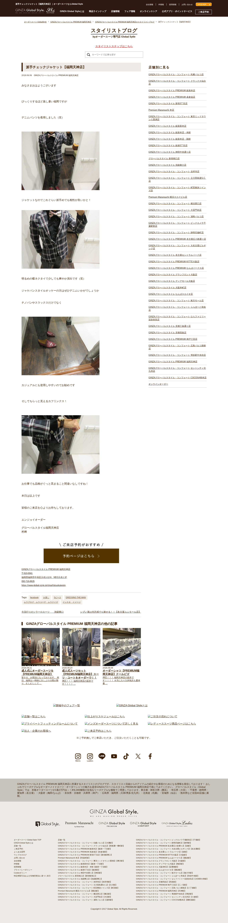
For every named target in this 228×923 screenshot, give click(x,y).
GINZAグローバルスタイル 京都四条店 (167, 332)
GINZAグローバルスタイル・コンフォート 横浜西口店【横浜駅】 (85, 894)
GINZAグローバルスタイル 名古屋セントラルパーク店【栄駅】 (162, 852)
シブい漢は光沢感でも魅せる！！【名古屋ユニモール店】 (110, 611)
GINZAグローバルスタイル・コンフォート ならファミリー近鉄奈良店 (177, 318)
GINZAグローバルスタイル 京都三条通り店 (170, 326)
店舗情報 (115, 11)
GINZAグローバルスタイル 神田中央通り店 (170, 152)
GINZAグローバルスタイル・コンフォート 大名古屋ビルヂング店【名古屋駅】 (168, 849)
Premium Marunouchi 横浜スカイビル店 (168, 197)
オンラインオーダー (158, 384)
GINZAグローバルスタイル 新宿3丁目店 (168, 103)
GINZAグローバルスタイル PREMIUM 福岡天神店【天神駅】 (161, 891)
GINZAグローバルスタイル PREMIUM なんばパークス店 (176, 268)
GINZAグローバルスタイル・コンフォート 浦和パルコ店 (176, 216)
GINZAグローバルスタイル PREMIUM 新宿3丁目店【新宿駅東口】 (85, 855)
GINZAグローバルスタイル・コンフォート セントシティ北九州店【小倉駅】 (167, 897)
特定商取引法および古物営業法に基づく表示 (32, 876)
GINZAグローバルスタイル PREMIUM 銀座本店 (172, 90)
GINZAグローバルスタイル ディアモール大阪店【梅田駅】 (160, 864)
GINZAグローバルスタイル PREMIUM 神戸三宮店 (173, 339)
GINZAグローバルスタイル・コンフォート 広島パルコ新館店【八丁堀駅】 (166, 888)
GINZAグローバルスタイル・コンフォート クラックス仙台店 (177, 82)
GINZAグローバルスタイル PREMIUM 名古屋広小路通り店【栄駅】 (164, 846)
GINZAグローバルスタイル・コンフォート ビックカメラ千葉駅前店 (177, 224)
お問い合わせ (187, 5)
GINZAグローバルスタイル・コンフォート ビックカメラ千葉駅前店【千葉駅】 (168, 840)
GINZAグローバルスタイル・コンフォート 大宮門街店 (175, 210)
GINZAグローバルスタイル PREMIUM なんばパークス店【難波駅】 (164, 858)
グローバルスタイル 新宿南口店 (164, 158)
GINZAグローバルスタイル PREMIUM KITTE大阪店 (174, 261)
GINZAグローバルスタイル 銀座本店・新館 (170, 139)
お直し (46, 597)
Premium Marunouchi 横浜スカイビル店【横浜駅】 (78, 891)
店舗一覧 (17, 846)
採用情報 (172, 5)
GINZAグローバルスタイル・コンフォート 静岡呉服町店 (176, 232)
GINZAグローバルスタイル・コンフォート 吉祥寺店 (174, 171)
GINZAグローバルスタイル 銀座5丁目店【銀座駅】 (79, 870)
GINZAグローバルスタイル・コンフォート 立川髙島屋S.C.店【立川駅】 (87, 885)
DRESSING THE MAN (76, 597)
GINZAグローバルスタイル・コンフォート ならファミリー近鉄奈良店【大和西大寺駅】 (172, 879)
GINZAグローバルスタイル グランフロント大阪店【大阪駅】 (161, 861)
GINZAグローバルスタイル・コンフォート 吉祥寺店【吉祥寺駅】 (85, 882)
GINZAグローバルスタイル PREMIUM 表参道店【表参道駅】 (83, 852)
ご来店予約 (203, 12)
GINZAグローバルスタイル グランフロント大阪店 (173, 274)
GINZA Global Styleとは (72, 11)
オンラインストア (148, 11)
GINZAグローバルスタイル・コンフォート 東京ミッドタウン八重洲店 (177, 118)
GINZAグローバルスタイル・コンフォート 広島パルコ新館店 (177, 347)
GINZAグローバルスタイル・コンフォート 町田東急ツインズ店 (177, 189)
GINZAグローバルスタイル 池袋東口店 (167, 165)
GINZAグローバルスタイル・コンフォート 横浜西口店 (175, 203)
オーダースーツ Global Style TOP (27, 840)
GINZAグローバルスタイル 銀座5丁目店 (168, 145)
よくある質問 (19, 852)
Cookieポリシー (20, 873)
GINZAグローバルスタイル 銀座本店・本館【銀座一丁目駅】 (83, 867)
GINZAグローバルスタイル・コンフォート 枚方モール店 (176, 300)
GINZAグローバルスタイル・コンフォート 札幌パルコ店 (176, 74)
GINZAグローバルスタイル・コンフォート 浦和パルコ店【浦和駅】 (86, 900)
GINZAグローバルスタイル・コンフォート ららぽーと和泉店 (177, 308)
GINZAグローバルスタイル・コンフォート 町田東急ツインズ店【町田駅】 (88, 888)
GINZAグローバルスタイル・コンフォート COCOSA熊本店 (177, 377)
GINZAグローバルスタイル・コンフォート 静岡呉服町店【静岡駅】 (164, 843)
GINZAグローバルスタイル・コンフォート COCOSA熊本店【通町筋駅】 (166, 900)
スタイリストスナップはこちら (114, 46)
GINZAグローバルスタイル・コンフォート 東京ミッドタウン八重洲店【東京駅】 (91, 861)
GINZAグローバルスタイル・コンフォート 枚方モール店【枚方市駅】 (165, 873)
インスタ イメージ (72, 602)
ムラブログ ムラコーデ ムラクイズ (41, 602)
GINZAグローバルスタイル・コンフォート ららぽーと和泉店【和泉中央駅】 (167, 876)
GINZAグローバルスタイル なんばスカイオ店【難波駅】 (159, 870)
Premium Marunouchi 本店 (161, 110)
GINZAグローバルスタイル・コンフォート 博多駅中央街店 (177, 355)
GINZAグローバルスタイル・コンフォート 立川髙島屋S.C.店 (177, 179)
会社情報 (149, 5)
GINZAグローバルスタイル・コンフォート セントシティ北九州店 (177, 369)
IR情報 (161, 5)
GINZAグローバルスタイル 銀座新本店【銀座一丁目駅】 (81, 864)
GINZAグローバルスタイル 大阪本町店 (167, 287)
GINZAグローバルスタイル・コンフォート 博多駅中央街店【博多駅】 (165, 894)
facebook (34, 597)
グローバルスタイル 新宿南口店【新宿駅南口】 (77, 876)
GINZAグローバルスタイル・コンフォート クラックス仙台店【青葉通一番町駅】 (91, 846)
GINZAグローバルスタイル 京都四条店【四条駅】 (156, 882)
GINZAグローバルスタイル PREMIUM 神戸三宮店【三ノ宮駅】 (162, 885)
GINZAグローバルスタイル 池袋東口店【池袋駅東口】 (80, 879)
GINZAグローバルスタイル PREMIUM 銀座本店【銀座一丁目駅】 (85, 849)
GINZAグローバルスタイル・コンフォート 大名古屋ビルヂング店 (177, 247)
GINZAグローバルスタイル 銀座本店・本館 (170, 132)
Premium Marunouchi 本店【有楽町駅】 (74, 858)
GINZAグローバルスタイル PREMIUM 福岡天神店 (173, 361)
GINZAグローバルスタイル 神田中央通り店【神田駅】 (80, 873)
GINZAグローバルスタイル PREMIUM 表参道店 (172, 97)
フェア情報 (129, 11)
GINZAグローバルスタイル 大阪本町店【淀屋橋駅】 (157, 867)
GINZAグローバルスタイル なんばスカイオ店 (171, 294)
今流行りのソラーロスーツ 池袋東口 (43, 611)
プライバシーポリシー (23, 870)
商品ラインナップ (97, 11)
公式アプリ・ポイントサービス (177, 11)
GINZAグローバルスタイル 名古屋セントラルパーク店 (175, 255)
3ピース (57, 597)
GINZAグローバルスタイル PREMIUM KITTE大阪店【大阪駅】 (162, 855)
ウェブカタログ (20, 855)
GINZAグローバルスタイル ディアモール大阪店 (172, 281)
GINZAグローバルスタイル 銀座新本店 (167, 126)
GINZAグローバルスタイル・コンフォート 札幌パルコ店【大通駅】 (86, 843)
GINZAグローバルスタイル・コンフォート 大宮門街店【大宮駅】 (85, 897)
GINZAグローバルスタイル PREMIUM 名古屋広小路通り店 (177, 239)
